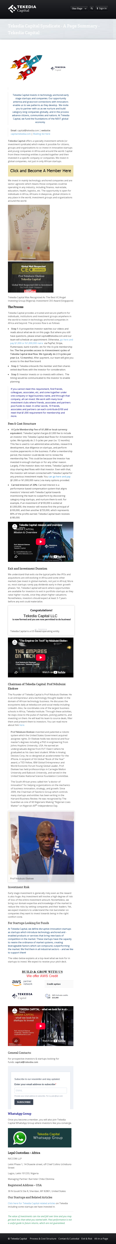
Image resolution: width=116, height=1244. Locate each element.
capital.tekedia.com (21, 133)
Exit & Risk (86, 1238)
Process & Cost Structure (43, 1238)
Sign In (103, 8)
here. (22, 725)
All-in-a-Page (101, 1238)
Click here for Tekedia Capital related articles (31, 1203)
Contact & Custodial (68, 1238)
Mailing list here (41, 133)
